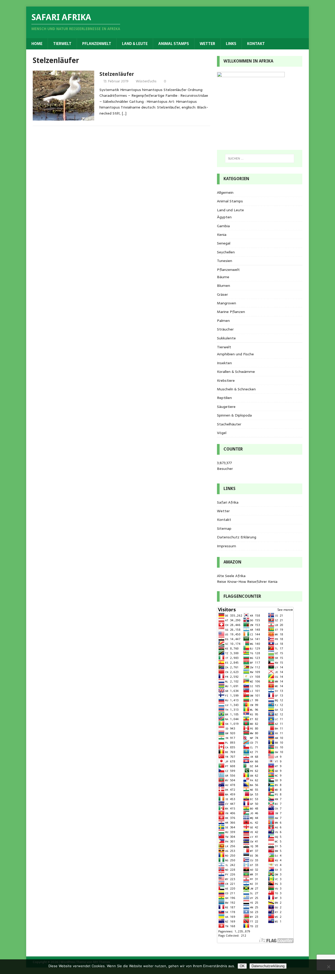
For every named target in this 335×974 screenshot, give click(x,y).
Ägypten (224, 217)
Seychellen (226, 252)
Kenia (221, 234)
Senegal (223, 243)
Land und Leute (230, 210)
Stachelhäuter (229, 424)
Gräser (222, 294)
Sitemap (224, 528)
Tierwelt (62, 44)
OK (242, 966)
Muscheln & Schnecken (236, 389)
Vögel (221, 433)
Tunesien (224, 261)
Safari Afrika (227, 502)
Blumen (223, 285)
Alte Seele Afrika (231, 576)
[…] (124, 113)
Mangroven (226, 303)
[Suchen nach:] (259, 158)
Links (231, 44)
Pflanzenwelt (96, 44)
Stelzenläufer (116, 74)
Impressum (226, 546)
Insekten (224, 363)
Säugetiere (226, 406)
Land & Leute (135, 44)
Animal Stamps (173, 44)
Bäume (223, 277)
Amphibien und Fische (235, 354)
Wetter (207, 44)
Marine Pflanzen (231, 312)
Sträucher (225, 329)
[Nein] (328, 966)
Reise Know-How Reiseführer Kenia (247, 581)
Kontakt (256, 44)
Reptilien (224, 398)
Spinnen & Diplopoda (234, 415)
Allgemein (225, 192)
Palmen (223, 320)
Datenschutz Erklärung (236, 537)
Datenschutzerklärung (268, 966)
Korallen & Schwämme (236, 371)
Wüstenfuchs (146, 81)
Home (36, 44)
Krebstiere (226, 380)
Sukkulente (226, 338)
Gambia (223, 226)
